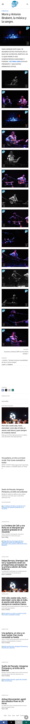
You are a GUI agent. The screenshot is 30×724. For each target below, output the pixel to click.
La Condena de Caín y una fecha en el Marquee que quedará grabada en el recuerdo (13, 528)
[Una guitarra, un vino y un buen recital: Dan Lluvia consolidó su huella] (15, 448)
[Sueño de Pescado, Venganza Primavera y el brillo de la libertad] (15, 479)
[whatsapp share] (13, 390)
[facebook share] (3, 390)
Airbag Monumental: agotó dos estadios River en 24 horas (14, 701)
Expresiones (5, 556)
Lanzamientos (5, 521)
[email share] (9, 390)
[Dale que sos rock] (15, 4)
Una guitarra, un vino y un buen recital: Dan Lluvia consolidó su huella (13, 460)
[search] (27, 4)
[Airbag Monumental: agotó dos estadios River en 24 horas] (15, 686)
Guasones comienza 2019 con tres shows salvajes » (16, 352)
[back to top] (26, 717)
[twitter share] (6, 390)
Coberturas (5, 11)
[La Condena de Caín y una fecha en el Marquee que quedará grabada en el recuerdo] (15, 512)
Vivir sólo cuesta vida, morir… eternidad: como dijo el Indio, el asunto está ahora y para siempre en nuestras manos (15, 601)
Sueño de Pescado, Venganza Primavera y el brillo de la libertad (15, 668)
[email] (18, 722)
